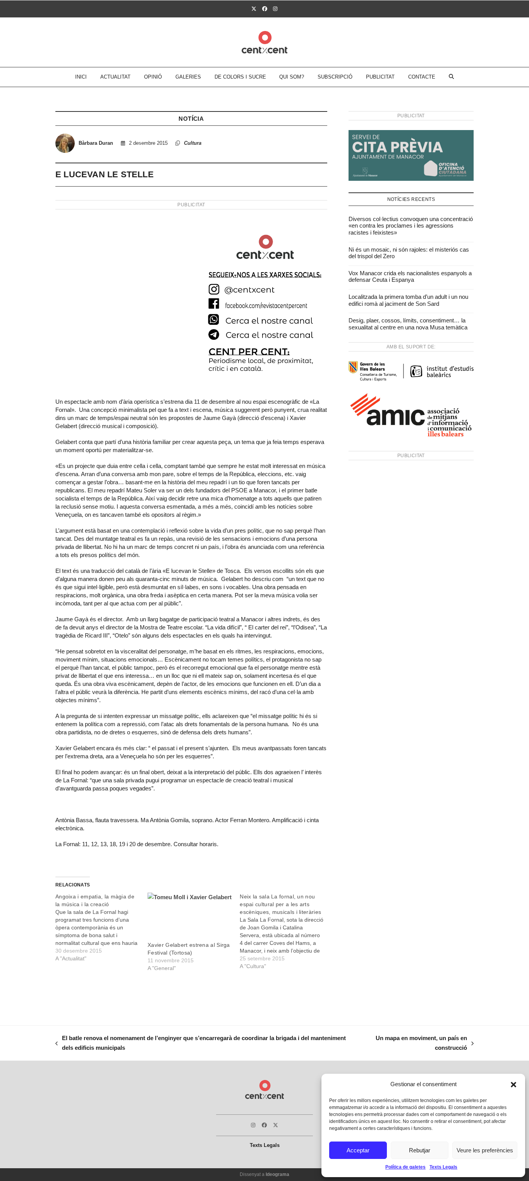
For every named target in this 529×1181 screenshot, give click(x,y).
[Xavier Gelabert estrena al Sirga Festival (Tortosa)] (190, 917)
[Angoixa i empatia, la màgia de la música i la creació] (101, 927)
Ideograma (277, 1174)
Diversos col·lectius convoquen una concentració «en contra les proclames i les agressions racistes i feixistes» (411, 226)
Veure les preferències (485, 1150)
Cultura (192, 143)
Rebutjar (419, 1150)
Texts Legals (443, 1167)
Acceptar (358, 1150)
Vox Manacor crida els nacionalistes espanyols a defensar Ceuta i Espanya (410, 276)
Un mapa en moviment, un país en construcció (414, 1044)
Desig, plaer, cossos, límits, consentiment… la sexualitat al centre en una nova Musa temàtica (408, 324)
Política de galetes (405, 1167)
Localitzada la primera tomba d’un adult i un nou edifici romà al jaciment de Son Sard (408, 300)
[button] (513, 1084)
